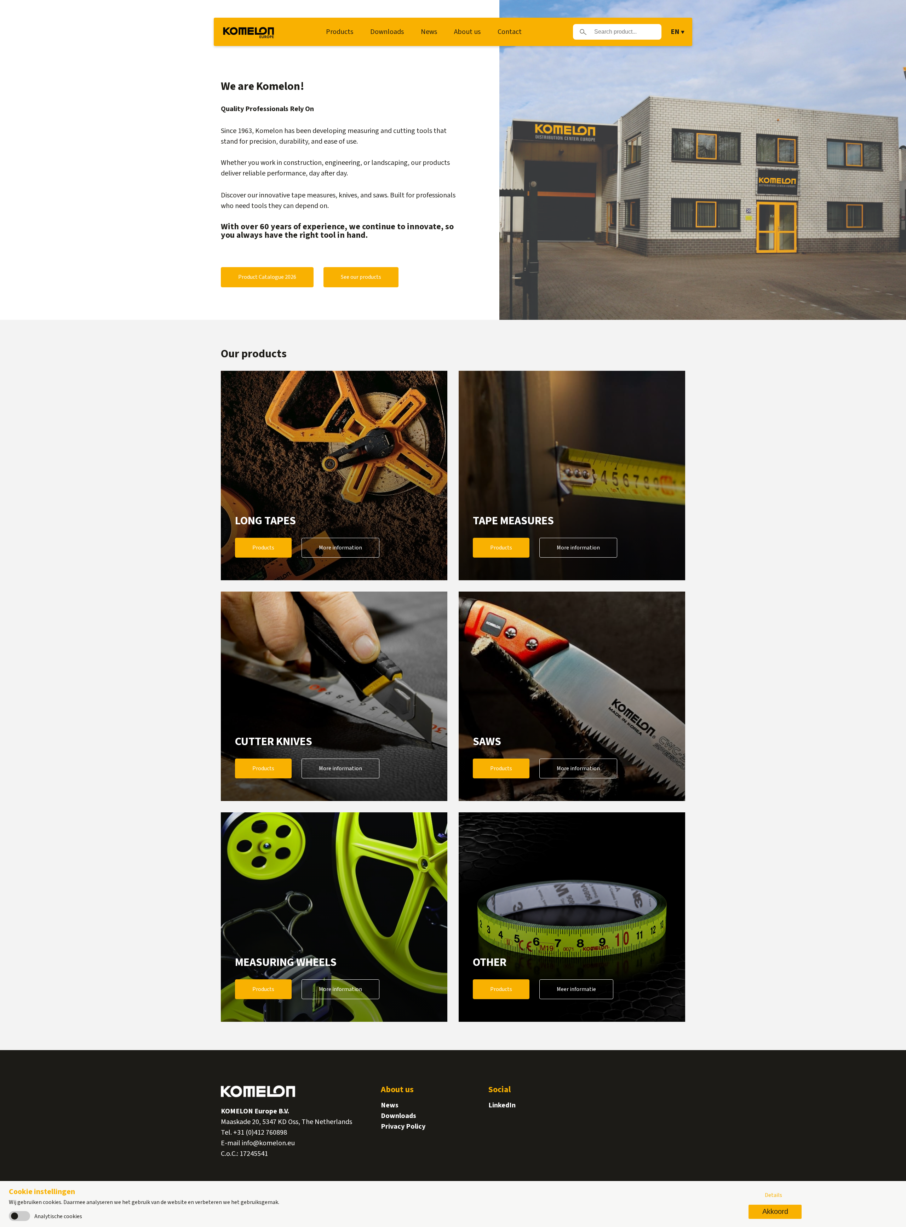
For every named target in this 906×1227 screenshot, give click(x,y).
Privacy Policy (403, 1126)
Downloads (387, 32)
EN (675, 32)
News (429, 32)
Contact (510, 32)
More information (340, 548)
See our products (361, 277)
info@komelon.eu (268, 1143)
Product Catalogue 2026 (267, 277)
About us (467, 32)
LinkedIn (502, 1105)
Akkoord (775, 1211)
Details (773, 1195)
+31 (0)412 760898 (260, 1132)
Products (339, 32)
